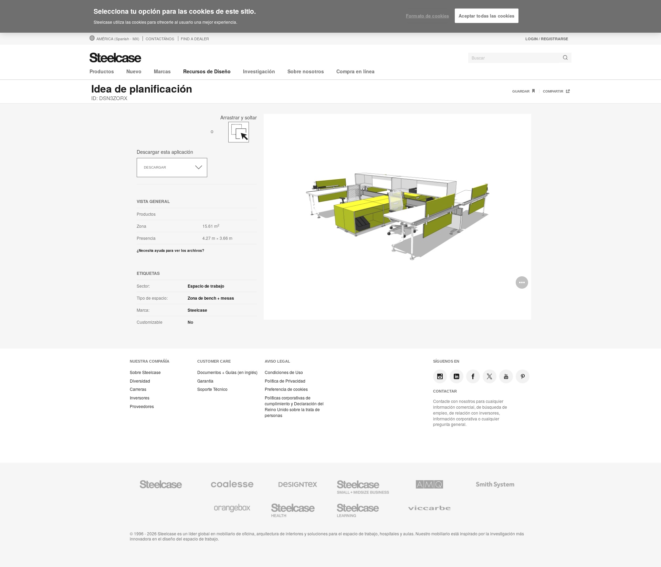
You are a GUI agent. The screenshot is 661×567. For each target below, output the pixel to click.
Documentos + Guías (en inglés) (227, 372)
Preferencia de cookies (286, 389)
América (117, 38)
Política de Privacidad (285, 381)
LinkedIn (456, 376)
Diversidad (140, 381)
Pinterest (522, 376)
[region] (330, 16)
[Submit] (565, 58)
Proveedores (142, 406)
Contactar (445, 391)
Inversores (139, 397)
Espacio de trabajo (206, 286)
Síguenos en (446, 361)
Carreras (138, 389)
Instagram (440, 376)
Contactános (160, 38)
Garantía (205, 381)
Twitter (489, 376)
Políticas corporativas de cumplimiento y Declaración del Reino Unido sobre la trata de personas (294, 406)
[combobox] (519, 58)
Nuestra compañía (149, 361)
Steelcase (197, 310)
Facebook (473, 376)
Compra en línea (355, 71)
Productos (102, 71)
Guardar (521, 91)
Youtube (506, 376)
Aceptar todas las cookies (486, 15)
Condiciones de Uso (284, 372)
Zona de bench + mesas (211, 298)
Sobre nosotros (305, 71)
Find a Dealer (195, 38)
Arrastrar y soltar (238, 116)
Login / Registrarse (546, 38)
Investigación (259, 71)
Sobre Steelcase (145, 372)
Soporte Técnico (212, 389)
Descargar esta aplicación (165, 151)
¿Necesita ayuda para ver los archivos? (170, 250)
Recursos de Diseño (207, 71)
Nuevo (133, 71)
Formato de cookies (427, 15)
